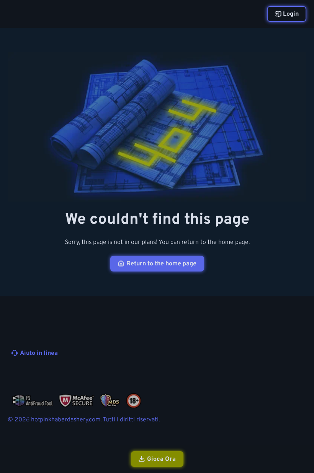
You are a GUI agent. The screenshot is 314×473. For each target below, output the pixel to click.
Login (291, 14)
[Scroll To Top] (297, 426)
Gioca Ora (161, 459)
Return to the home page (161, 264)
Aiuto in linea (39, 353)
